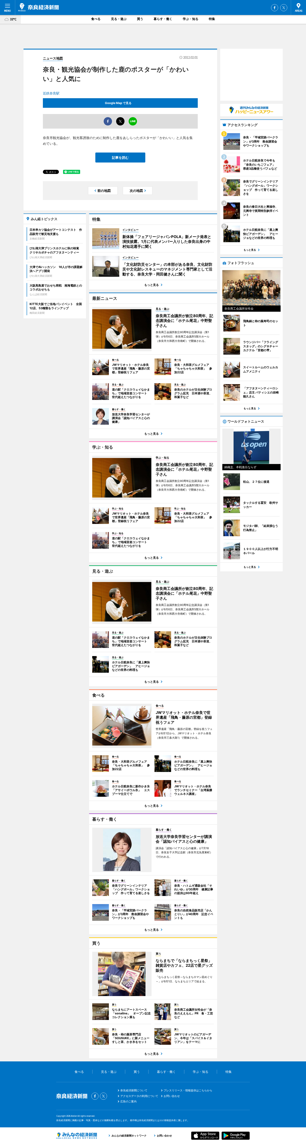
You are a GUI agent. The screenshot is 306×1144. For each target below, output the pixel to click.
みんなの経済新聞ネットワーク (76, 1136)
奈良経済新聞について (133, 1090)
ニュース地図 (53, 58)
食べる (96, 19)
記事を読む (120, 157)
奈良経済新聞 (38, 7)
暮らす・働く (163, 19)
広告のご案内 (128, 1101)
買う (140, 19)
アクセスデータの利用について (139, 1096)
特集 (212, 19)
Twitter (283, 7)
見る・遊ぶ (119, 19)
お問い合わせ (172, 1096)
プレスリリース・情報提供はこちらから (188, 1090)
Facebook (274, 7)
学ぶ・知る (190, 19)
